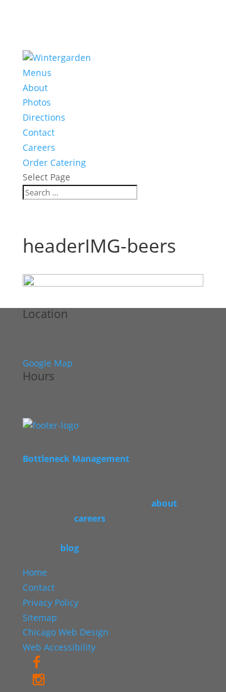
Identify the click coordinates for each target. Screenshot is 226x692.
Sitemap (40, 617)
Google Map (48, 363)
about (164, 503)
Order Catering (54, 162)
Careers (39, 147)
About (35, 88)
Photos (37, 102)
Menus (37, 73)
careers (89, 518)
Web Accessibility (59, 647)
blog (69, 548)
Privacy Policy (50, 602)
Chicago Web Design (66, 632)
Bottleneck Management (76, 458)
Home (35, 572)
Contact (39, 132)
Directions (44, 117)
